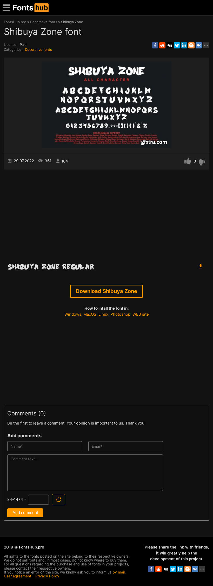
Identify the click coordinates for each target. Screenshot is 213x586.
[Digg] (170, 45)
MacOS (89, 314)
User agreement (17, 576)
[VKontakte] (199, 45)
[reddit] (162, 45)
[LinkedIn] (184, 45)
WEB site (140, 314)
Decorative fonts (38, 49)
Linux (103, 314)
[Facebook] (155, 45)
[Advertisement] (106, 213)
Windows (72, 314)
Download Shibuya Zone (106, 291)
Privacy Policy (47, 576)
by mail (118, 572)
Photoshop (120, 314)
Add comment (25, 512)
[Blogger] (191, 45)
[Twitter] (177, 45)
